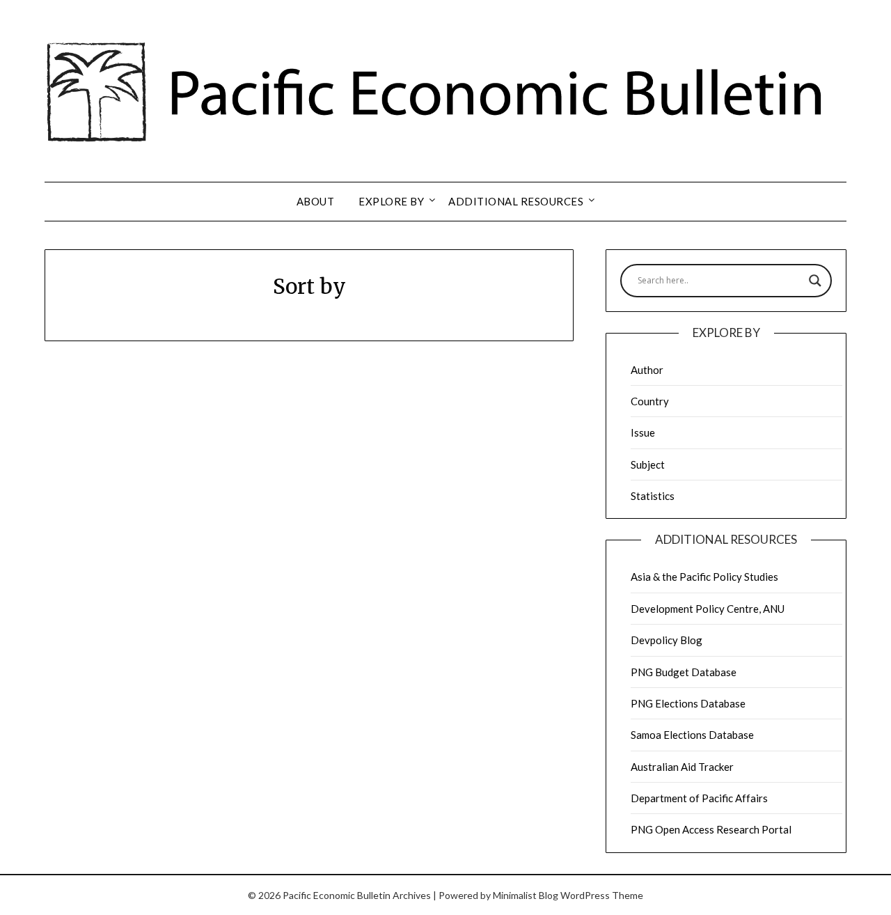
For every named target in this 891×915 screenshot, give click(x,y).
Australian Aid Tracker (682, 766)
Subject (648, 464)
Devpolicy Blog (666, 640)
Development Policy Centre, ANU (707, 608)
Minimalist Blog (525, 895)
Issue (643, 432)
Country (650, 401)
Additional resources (515, 201)
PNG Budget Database (683, 672)
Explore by (391, 201)
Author (647, 369)
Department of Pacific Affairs (699, 798)
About (316, 201)
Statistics (653, 496)
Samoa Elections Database (692, 734)
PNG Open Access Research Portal (711, 829)
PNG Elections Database (688, 703)
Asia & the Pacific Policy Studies (704, 576)
